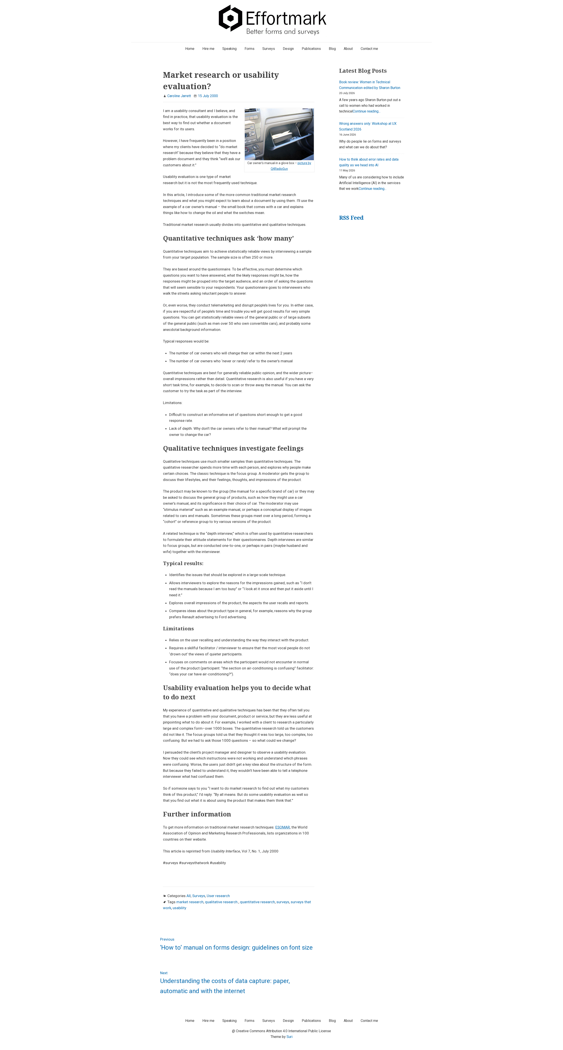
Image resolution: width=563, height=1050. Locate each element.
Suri (289, 1037)
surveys (282, 902)
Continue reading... (366, 111)
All (188, 896)
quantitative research (257, 902)
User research (218, 896)
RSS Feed (351, 217)
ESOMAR (282, 827)
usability (179, 908)
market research (189, 902)
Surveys (198, 896)
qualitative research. (221, 902)
